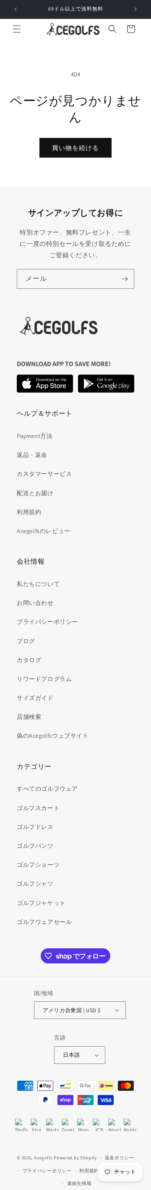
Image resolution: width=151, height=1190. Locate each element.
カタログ (29, 660)
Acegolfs (43, 1158)
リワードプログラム (44, 679)
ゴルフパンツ (35, 846)
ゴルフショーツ (38, 864)
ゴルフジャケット (41, 903)
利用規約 (29, 512)
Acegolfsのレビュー (43, 531)
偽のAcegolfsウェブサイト (53, 735)
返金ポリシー (119, 1158)
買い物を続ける (75, 148)
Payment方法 (34, 436)
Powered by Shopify (75, 1158)
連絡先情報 (79, 1183)
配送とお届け (35, 493)
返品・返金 (32, 455)
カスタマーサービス (44, 474)
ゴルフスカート (38, 808)
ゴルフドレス (35, 827)
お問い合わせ (35, 603)
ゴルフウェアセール (44, 922)
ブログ (26, 641)
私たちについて (38, 584)
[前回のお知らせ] (15, 9)
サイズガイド (35, 698)
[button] (17, 29)
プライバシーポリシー (47, 621)
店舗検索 (29, 716)
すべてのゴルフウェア (47, 788)
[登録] (124, 279)
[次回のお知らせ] (135, 9)
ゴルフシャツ (35, 883)
